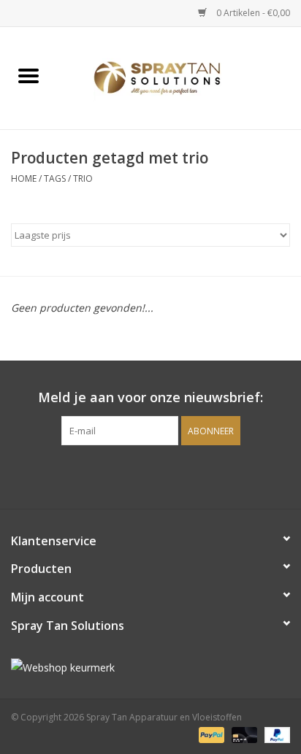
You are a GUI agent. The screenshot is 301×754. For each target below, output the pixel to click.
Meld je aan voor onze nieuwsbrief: (150, 397)
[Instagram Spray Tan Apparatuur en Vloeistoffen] (163, 475)
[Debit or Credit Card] (242, 734)
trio (83, 178)
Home (24, 178)
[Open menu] (28, 75)
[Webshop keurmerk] (150, 667)
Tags (55, 178)
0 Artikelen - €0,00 (252, 13)
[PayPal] (210, 734)
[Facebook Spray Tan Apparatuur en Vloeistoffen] (137, 475)
